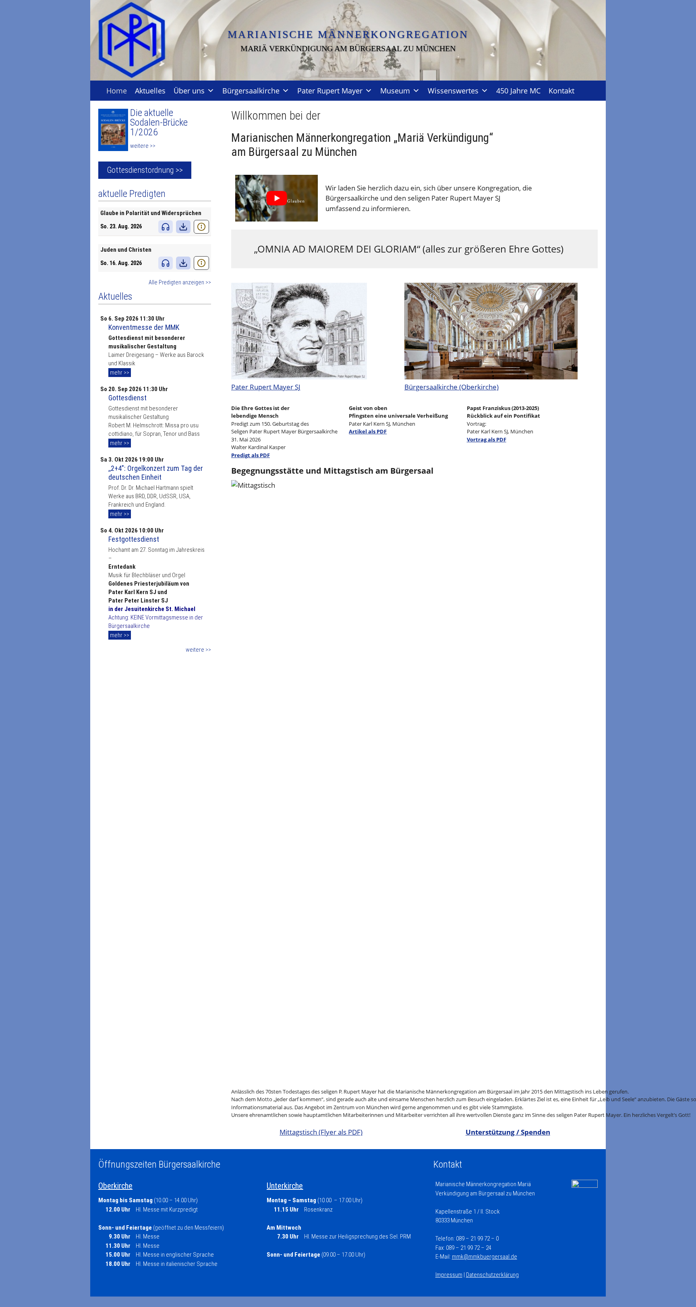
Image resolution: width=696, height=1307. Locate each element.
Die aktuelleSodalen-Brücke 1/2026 (159, 122)
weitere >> (142, 145)
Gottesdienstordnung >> (145, 170)
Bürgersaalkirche (251, 90)
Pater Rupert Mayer (329, 90)
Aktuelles (150, 90)
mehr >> (119, 372)
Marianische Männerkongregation (348, 34)
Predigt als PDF (250, 455)
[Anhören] (165, 226)
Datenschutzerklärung (492, 1274)
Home (116, 90)
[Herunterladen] (183, 226)
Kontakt (561, 90)
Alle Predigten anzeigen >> (180, 282)
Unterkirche (285, 1186)
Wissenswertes (453, 90)
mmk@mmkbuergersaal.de (484, 1256)
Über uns (189, 90)
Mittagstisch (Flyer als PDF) (321, 1132)
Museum (395, 90)
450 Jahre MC (518, 90)
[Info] (201, 227)
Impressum (448, 1274)
